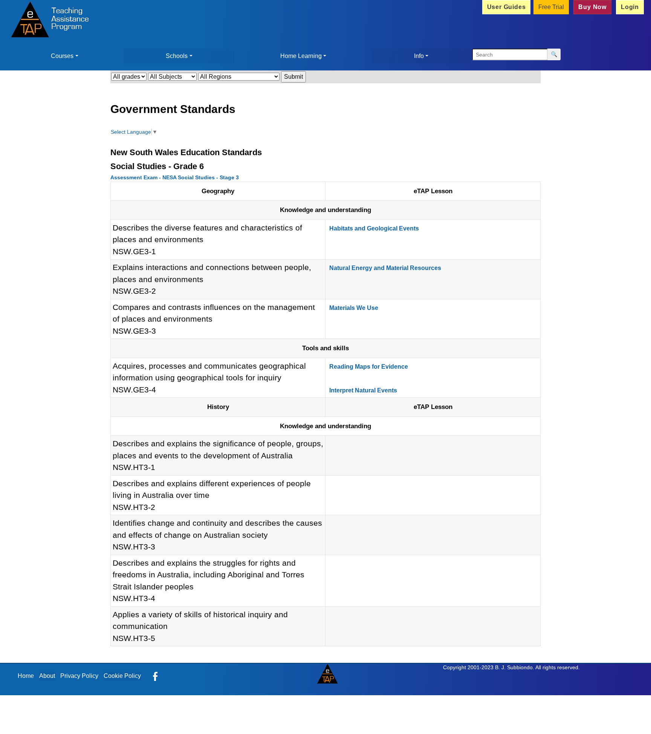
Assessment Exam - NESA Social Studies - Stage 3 (174, 177)
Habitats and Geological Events (374, 228)
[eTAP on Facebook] (155, 676)
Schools (177, 56)
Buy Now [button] (592, 7)
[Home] (48, 20)
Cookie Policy (122, 676)
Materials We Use (353, 308)
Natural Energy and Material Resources (385, 268)
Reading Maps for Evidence (368, 366)
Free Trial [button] (551, 7)
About (47, 676)
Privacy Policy (79, 676)
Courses (62, 56)
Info (419, 56)
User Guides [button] (506, 7)
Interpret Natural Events (363, 390)
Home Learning (301, 56)
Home (26, 676)
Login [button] (630, 7)
